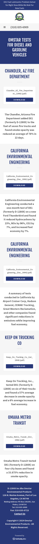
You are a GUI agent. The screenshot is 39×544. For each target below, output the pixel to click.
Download (19, 100)
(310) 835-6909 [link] (19, 27)
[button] (4, 27)
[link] (19, 17)
